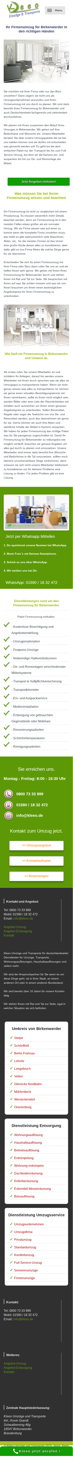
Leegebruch (22, 1068)
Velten (18, 1076)
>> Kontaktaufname (36, 860)
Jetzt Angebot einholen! (38, 181)
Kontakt (9, 935)
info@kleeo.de (23, 918)
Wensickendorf (24, 1099)
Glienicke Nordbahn (28, 1084)
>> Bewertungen (36, 876)
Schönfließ (21, 1045)
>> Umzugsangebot (36, 845)
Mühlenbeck (22, 1091)
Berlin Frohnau (24, 1053)
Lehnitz (19, 1061)
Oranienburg (22, 1107)
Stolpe (18, 1038)
